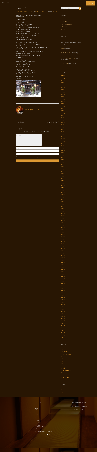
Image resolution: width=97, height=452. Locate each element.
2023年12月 (63, 101)
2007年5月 (63, 332)
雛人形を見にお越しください (66, 27)
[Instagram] (50, 434)
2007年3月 (63, 335)
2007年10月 (63, 323)
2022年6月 (63, 126)
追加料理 (62, 374)
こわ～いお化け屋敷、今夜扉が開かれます (68, 58)
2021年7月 (63, 143)
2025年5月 (63, 80)
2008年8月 (63, 306)
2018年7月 (63, 155)
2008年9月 (63, 304)
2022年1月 (63, 133)
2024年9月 (63, 89)
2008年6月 (63, 309)
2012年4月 (63, 229)
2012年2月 (63, 232)
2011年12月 (63, 236)
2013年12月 (63, 194)
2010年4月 (63, 271)
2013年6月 (63, 204)
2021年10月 (63, 138)
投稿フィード (63, 389)
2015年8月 (63, 166)
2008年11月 (63, 301)
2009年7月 (63, 287)
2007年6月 (63, 330)
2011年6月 (63, 246)
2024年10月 (63, 87)
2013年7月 (63, 203)
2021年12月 (63, 134)
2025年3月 (63, 84)
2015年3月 (63, 173)
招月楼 (62, 358)
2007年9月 (63, 325)
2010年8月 (63, 264)
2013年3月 (63, 210)
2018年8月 (63, 154)
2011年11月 (63, 238)
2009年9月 (63, 283)
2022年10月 (63, 119)
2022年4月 (63, 129)
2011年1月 (63, 255)
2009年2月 (63, 295)
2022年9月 (63, 120)
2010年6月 (63, 267)
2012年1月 (63, 234)
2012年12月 (63, 215)
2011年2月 (63, 253)
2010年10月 (63, 260)
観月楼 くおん (63, 41)
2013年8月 (63, 201)
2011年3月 (63, 252)
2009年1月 (63, 297)
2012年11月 (63, 217)
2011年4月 (63, 250)
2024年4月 (63, 94)
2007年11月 (63, 322)
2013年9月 (63, 199)
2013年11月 (63, 196)
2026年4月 (63, 75)
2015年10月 (63, 162)
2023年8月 (63, 108)
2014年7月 (63, 182)
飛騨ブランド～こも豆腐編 (65, 52)
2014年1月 (63, 192)
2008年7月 (63, 307)
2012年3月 (63, 231)
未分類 (62, 363)
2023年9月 (63, 106)
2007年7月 (63, 329)
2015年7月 (63, 168)
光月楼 (62, 356)
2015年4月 (63, 171)
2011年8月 (63, 243)
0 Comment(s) (55, 11)
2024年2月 (63, 98)
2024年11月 (63, 85)
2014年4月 (63, 187)
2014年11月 (63, 176)
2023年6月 (63, 112)
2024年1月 (63, 99)
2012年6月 (63, 225)
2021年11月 (63, 136)
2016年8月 (63, 157)
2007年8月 (63, 327)
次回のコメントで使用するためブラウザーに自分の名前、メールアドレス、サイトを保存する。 (37, 157)
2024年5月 (63, 92)
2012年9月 (63, 220)
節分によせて (63, 29)
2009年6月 (63, 288)
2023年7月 (63, 110)
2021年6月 (63, 145)
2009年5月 (63, 290)
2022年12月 (63, 117)
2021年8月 (63, 141)
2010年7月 (63, 266)
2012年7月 (63, 224)
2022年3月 (63, 131)
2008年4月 (63, 313)
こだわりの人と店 (64, 351)
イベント (62, 347)
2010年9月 (63, 262)
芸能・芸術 (63, 368)
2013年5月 (63, 206)
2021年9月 (63, 140)
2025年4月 (63, 82)
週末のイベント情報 (64, 64)
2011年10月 (63, 239)
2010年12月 (63, 257)
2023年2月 (63, 115)
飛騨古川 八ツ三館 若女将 (74, 64)
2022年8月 (63, 122)
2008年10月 (63, 302)
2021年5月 (63, 147)
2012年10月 (63, 218)
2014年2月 (63, 190)
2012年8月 (63, 222)
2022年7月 (63, 124)
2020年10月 (63, 150)
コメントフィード (64, 391)
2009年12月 (63, 278)
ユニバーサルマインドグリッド (67, 354)
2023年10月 (63, 105)
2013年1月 (63, 213)
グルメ (62, 349)
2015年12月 (63, 159)
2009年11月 (63, 280)
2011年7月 (63, 245)
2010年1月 (63, 276)
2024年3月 (63, 96)
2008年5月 (63, 311)
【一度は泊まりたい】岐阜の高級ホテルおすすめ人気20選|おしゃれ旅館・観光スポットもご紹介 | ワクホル (71, 42)
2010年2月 (63, 274)
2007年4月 (63, 334)
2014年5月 (63, 185)
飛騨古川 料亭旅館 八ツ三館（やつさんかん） (25, 11)
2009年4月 (63, 292)
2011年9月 (63, 241)
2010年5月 (63, 269)
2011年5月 (63, 248)
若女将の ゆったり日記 (39, 11)
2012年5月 (63, 227)
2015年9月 (63, 164)
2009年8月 (63, 285)
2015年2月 (63, 175)
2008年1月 (63, 318)
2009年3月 (63, 294)
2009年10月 (63, 281)
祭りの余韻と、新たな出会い (66, 19)
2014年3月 (63, 189)
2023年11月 (63, 103)
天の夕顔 (62, 48)
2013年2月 (63, 211)
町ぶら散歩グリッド (65, 367)
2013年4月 (63, 208)
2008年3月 (63, 315)
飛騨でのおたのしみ (65, 377)
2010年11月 (63, 259)
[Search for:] (70, 8)
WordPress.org (63, 392)
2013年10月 (63, 197)
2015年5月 (63, 169)
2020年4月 (63, 152)
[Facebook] (47, 434)
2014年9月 (63, 178)
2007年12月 (63, 320)
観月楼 (62, 372)
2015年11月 (63, 161)
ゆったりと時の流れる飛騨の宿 (66, 24)
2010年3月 (63, 273)
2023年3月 (63, 113)
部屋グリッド (63, 375)
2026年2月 (63, 77)
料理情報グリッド (64, 360)
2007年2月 (63, 337)
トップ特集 (63, 353)
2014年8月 (63, 180)
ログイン (62, 387)
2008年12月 (63, 299)
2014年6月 (63, 183)
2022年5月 (63, 127)
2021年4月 (63, 148)
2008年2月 (63, 316)
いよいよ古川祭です (64, 21)
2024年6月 (63, 91)
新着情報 (62, 361)
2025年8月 (63, 78)
